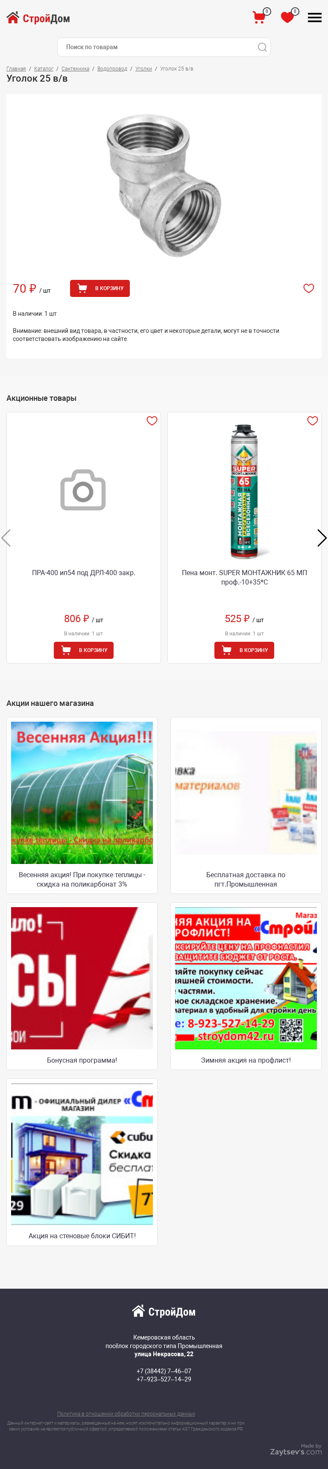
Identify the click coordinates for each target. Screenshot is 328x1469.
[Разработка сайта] (296, 1453)
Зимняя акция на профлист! (246, 1060)
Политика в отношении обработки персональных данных (126, 1414)
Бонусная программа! (82, 1060)
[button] (322, 538)
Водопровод (112, 69)
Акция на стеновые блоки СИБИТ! (82, 1236)
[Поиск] (262, 47)
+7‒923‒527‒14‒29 (164, 1379)
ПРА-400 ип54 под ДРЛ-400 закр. (83, 573)
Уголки (143, 69)
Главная (16, 69)
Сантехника (75, 69)
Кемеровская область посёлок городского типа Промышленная (164, 1345)
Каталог (43, 69)
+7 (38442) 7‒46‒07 (164, 1371)
